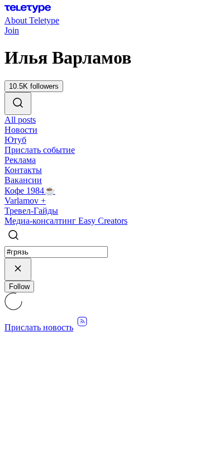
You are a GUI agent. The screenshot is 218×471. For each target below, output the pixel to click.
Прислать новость (38, 327)
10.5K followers (34, 86)
